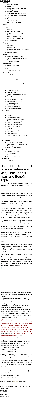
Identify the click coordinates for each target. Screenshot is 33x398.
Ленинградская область (14, 60)
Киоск (8, 51)
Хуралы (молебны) (12, 17)
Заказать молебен (5, 77)
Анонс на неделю (12, 26)
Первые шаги (7, 63)
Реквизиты (10, 74)
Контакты (6, 72)
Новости (5, 24)
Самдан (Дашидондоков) (9, 195)
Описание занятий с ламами (15, 33)
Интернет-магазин (12, 52)
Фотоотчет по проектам (13, 61)
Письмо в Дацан (4, 388)
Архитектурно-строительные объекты (18, 49)
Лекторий (9, 29)
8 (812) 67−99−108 (5, 1)
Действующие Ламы (13, 11)
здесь (20, 335)
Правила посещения (13, 65)
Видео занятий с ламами (14, 31)
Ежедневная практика (13, 40)
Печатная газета (11, 47)
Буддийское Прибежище (14, 22)
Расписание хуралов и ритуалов (16, 13)
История (5, 2)
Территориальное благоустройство (17, 58)
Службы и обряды (8, 10)
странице (14, 240)
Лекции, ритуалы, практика (15, 44)
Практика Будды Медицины (15, 38)
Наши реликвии (11, 6)
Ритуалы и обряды (12, 19)
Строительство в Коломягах (15, 56)
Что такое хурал (11, 67)
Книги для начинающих (13, 70)
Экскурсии (10, 45)
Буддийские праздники (13, 20)
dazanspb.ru (16, 381)
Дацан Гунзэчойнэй (12, 4)
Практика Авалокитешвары (15, 35)
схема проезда (5, 358)
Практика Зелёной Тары (14, 36)
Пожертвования (15, 77)
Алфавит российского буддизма (16, 8)
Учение (5, 27)
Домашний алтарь (12, 69)
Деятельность (7, 42)
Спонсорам (6, 54)
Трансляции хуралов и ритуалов (16, 15)
